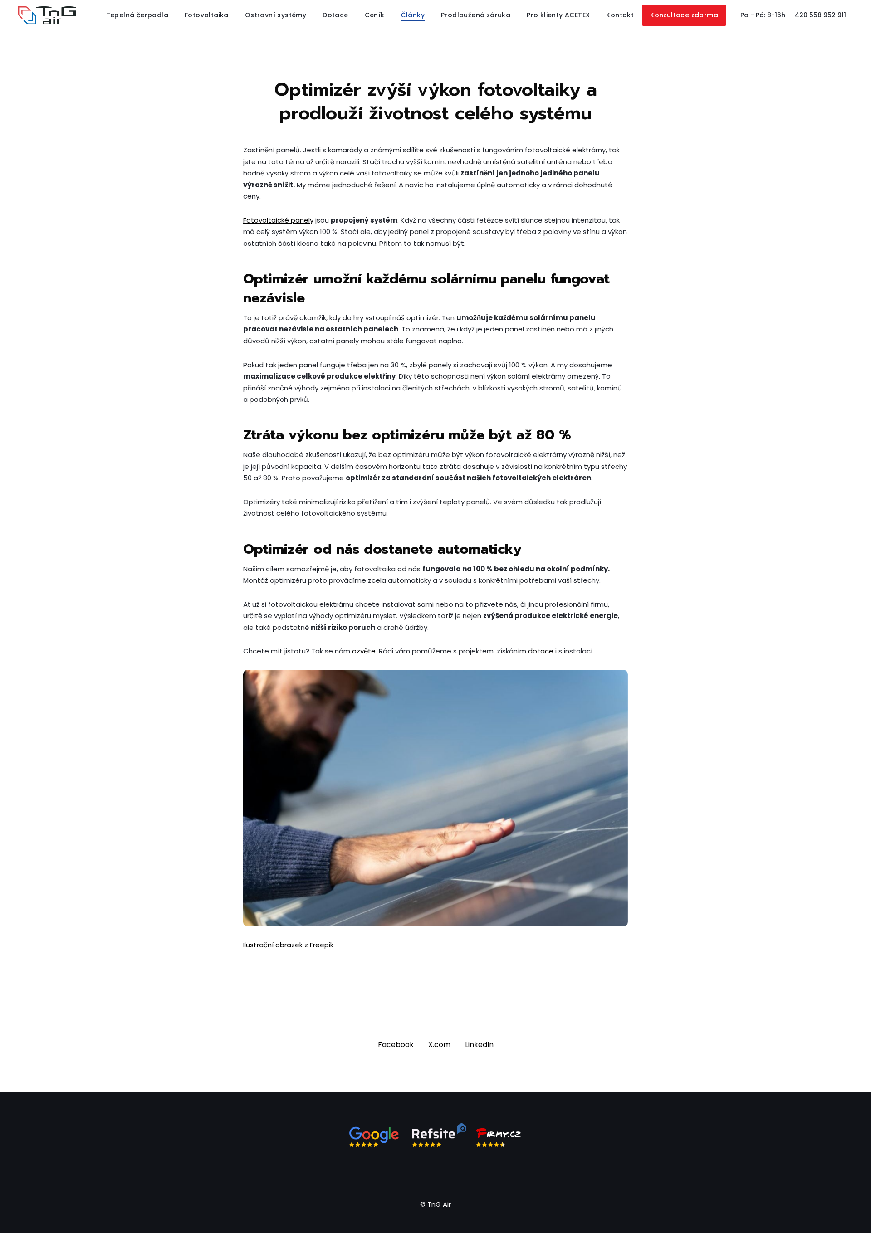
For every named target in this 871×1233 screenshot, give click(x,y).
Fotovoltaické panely (278, 220)
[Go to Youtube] (468, 1172)
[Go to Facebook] (402, 1172)
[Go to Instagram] (424, 1172)
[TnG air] (47, 15)
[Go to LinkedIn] (446, 1172)
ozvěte (364, 651)
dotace (540, 651)
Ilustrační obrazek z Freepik (288, 945)
